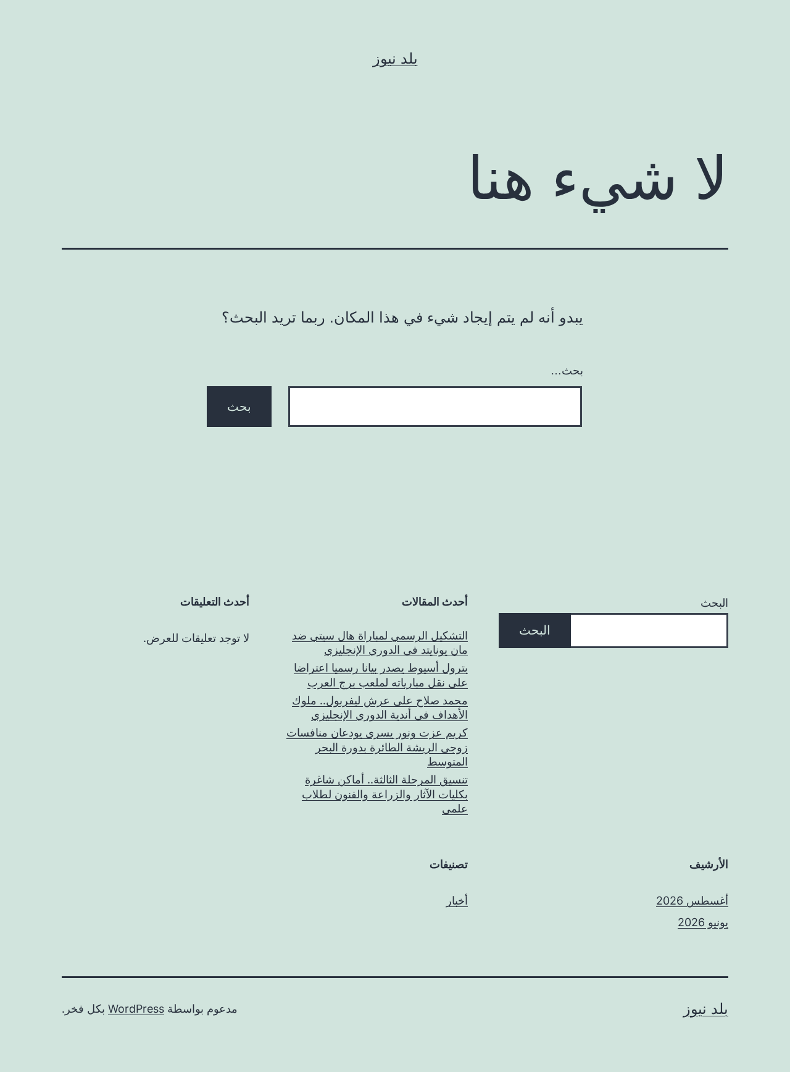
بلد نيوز (395, 58)
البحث (714, 602)
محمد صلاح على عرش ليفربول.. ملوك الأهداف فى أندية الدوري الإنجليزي (380, 707)
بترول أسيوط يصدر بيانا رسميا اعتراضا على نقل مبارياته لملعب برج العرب (381, 674)
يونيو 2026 (703, 922)
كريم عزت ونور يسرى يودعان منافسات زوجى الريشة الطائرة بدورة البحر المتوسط (377, 747)
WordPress (136, 1008)
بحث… (567, 371)
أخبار (457, 900)
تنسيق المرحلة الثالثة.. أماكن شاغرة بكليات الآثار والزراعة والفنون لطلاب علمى (385, 794)
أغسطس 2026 (692, 900)
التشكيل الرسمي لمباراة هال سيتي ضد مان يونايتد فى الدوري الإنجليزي (380, 642)
